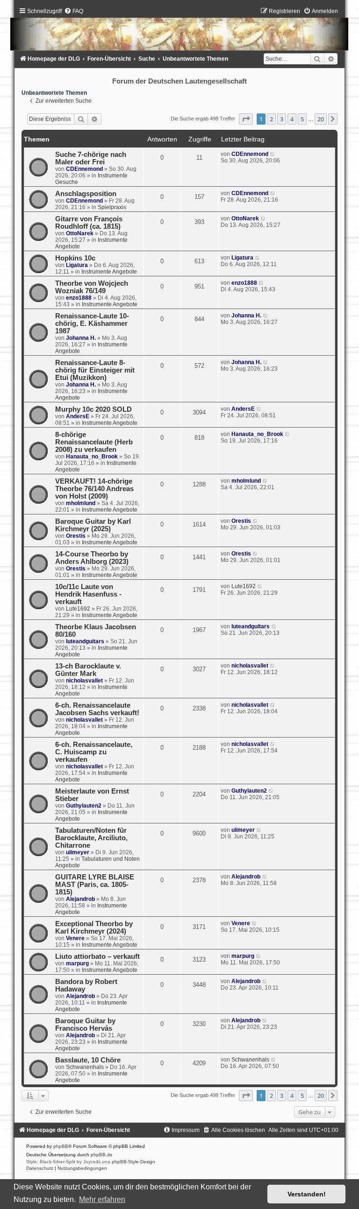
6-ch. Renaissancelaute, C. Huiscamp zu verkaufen (93, 752)
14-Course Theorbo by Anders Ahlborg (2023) (92, 557)
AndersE (77, 416)
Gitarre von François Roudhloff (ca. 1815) (88, 222)
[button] (246, 119)
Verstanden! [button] (306, 1194)
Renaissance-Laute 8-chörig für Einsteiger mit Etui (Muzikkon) (95, 370)
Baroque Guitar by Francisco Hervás (85, 1024)
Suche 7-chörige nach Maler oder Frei (90, 158)
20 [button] (320, 119)
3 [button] (281, 119)
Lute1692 (78, 608)
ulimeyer (77, 852)
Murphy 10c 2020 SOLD (93, 409)
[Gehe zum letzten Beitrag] (273, 154)
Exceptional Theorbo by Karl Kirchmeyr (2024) (94, 927)
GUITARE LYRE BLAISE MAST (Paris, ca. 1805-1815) (94, 884)
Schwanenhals (85, 1067)
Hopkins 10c (75, 258)
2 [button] (271, 119)
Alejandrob (80, 899)
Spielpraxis (112, 207)
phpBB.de (102, 1154)
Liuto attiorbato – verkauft (97, 956)
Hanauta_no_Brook (92, 456)
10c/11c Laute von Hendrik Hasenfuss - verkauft (88, 594)
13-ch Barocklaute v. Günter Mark (88, 669)
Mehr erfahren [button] (102, 1199)
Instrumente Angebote (109, 271)
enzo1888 (79, 298)
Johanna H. (81, 338)
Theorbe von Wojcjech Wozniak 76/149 (91, 287)
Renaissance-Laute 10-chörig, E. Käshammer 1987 (92, 323)
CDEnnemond (84, 169)
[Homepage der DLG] (179, 31)
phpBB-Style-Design (133, 1161)
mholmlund (80, 503)
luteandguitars (85, 641)
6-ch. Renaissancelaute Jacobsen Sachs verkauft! (97, 709)
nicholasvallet (84, 680)
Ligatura (77, 265)
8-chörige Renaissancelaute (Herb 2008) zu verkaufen (94, 442)
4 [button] (292, 119)
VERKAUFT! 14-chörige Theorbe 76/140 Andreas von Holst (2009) (94, 489)
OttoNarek (79, 233)
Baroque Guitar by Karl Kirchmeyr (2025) (93, 525)
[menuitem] (73, 11)
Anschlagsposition (85, 193)
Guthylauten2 (83, 805)
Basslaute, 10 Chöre (88, 1060)
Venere (75, 938)
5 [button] (302, 119)
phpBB (60, 1146)
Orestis (76, 536)
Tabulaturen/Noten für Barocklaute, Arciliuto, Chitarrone (91, 838)
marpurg (77, 963)
